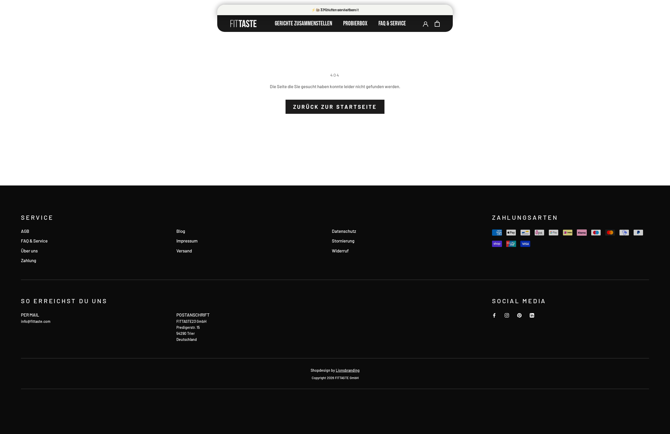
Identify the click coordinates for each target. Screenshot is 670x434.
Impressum (187, 240)
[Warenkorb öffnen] (437, 24)
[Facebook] (494, 314)
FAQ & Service (392, 23)
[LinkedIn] (532, 314)
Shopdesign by (335, 370)
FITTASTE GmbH (347, 378)
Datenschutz (344, 231)
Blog (180, 231)
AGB (25, 231)
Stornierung (343, 240)
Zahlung (28, 260)
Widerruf (340, 250)
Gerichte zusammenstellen (303, 23)
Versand (184, 250)
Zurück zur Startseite (335, 107)
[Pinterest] (519, 314)
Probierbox (355, 23)
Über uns (29, 250)
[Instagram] (507, 314)
